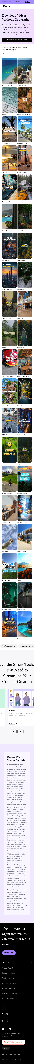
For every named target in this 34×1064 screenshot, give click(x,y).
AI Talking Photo (9, 998)
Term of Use (23, 1059)
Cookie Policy (14, 1059)
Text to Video (8, 978)
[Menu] (31, 6)
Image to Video (8, 973)
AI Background (8, 988)
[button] (17, 40)
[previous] (14, 731)
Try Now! (27, 2)
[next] (20, 731)
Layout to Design (9, 993)
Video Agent (7, 968)
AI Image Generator (10, 983)
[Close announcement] (32, 2)
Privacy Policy (6, 1059)
